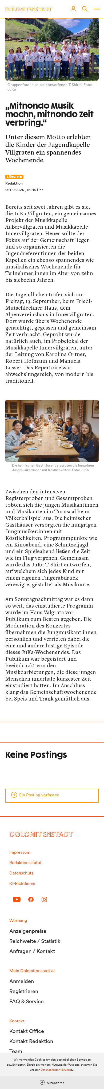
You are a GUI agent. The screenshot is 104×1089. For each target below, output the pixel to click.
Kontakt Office (26, 1031)
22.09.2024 (14, 189)
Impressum (19, 852)
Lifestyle (14, 176)
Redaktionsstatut (25, 862)
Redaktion (14, 183)
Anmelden (21, 981)
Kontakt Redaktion (31, 1041)
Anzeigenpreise (27, 931)
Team (15, 1051)
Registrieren (23, 991)
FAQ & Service (26, 1001)
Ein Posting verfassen (39, 794)
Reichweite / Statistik (35, 941)
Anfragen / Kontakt (32, 951)
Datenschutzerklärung (55, 1069)
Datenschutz (21, 873)
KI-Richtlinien (22, 883)
